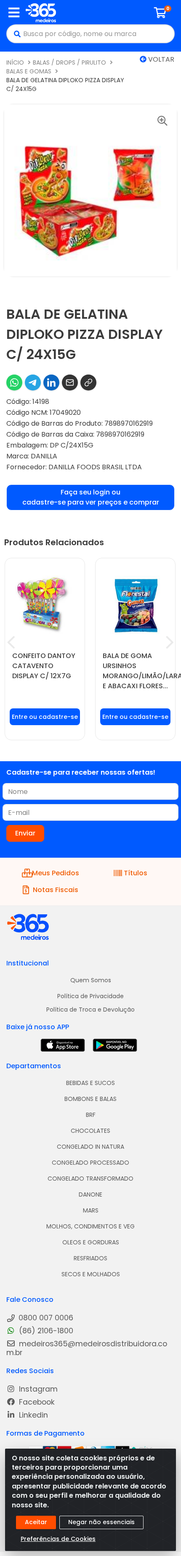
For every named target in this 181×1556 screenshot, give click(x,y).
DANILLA (44, 456)
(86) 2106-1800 (45, 1331)
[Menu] (13, 12)
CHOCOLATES (90, 1131)
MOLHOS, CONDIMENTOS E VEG (90, 1226)
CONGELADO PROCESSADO (90, 1162)
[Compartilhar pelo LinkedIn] (51, 382)
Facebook (36, 1402)
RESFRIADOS (90, 1258)
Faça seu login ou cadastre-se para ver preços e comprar (90, 497)
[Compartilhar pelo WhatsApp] (14, 382)
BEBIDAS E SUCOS (90, 1083)
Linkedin (32, 1415)
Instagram (37, 1389)
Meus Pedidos (55, 873)
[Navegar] (11, 642)
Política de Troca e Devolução (90, 1009)
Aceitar (36, 1522)
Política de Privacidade (90, 996)
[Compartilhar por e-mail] (70, 382)
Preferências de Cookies (58, 1539)
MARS (90, 1210)
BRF (91, 1115)
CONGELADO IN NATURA (90, 1146)
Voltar (160, 59)
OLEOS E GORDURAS (90, 1242)
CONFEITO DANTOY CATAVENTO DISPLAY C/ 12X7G (43, 666)
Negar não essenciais (101, 1522)
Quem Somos (90, 980)
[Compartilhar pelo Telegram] (33, 382)
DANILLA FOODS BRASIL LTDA (95, 467)
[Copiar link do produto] (88, 382)
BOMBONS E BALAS (90, 1099)
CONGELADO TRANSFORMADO (90, 1178)
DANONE (90, 1194)
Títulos (135, 873)
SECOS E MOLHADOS (90, 1274)
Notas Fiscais (55, 890)
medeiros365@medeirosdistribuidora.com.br (86, 1348)
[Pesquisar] (15, 33)
